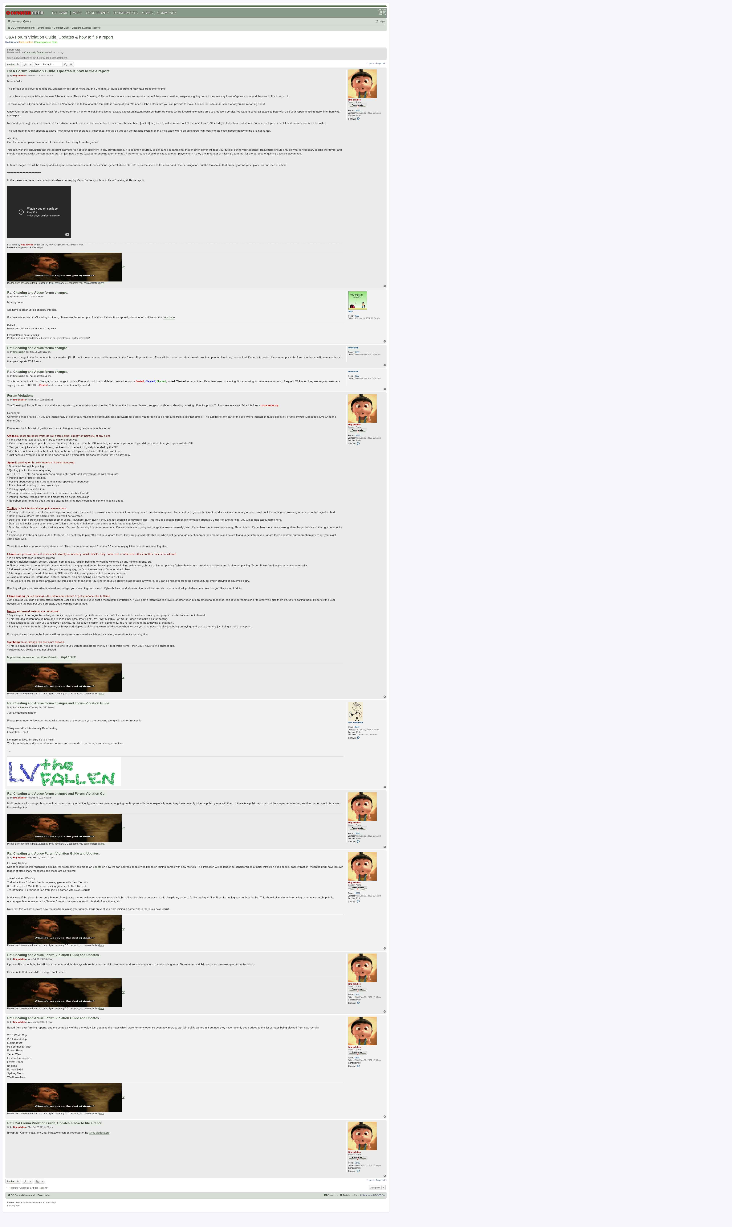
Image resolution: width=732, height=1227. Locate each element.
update (97, 866)
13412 (357, 110)
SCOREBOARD (97, 13)
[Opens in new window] (65, 267)
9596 (357, 727)
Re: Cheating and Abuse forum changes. (37, 292)
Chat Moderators (99, 1132)
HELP (383, 12)
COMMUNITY (167, 13)
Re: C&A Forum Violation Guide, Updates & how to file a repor (54, 1123)
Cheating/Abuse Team (45, 42)
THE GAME (59, 13)
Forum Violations (20, 395)
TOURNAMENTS (125, 13)
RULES (382, 14)
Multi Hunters (26, 42)
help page (169, 317)
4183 (357, 352)
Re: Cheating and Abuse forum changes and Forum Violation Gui (56, 793)
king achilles (354, 100)
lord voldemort (355, 722)
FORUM (382, 10)
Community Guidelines (36, 52)
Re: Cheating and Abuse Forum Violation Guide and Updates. (53, 853)
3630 (357, 316)
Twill (350, 311)
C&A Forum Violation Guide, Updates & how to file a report (59, 37)
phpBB (21, 1202)
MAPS (77, 13)
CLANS (147, 13)
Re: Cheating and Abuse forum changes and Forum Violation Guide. (58, 703)
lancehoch (353, 348)
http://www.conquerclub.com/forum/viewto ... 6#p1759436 (41, 657)
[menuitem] (27, 21)
